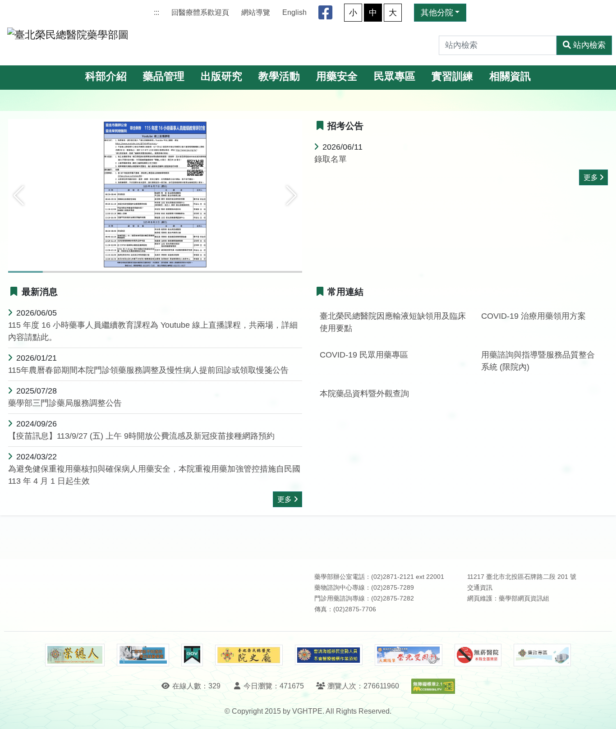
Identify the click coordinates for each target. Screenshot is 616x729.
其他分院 (437, 12)
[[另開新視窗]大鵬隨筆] (408, 655)
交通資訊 (479, 587)
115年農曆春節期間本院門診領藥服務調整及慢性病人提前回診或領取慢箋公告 (148, 370)
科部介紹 (106, 76)
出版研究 (221, 76)
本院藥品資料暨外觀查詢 (364, 393)
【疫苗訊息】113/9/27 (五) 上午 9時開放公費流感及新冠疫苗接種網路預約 (141, 435)
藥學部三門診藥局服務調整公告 (65, 403)
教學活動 (279, 76)
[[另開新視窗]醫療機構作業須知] (329, 655)
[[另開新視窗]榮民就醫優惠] (143, 655)
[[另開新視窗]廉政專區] (542, 655)
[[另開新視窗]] (155, 195)
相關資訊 (510, 76)
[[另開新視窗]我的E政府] (191, 655)
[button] (19, 196)
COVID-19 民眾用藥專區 (364, 354)
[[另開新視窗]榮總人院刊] (75, 655)
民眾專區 (394, 76)
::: (156, 12)
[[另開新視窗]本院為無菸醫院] (478, 655)
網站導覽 (255, 12)
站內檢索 (589, 45)
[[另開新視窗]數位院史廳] (249, 655)
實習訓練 (452, 76)
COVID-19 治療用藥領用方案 (533, 316)
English (294, 12)
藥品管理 (163, 76)
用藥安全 (337, 76)
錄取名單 (330, 159)
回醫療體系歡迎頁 (200, 12)
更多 (591, 177)
